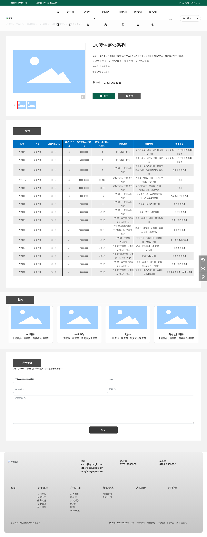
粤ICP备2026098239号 (118, 522)
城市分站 (141, 522)
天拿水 (127, 334)
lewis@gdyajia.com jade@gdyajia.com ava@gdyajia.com (92, 467)
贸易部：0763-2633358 (46, 3)
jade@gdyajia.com (18, 3)
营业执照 (151, 522)
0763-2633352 (167, 464)
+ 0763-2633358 (111, 82)
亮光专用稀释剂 (176, 334)
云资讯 (184, 522)
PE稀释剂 (30, 334)
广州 (176, 522)
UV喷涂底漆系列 (104, 72)
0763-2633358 (128, 464)
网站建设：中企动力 (166, 522)
